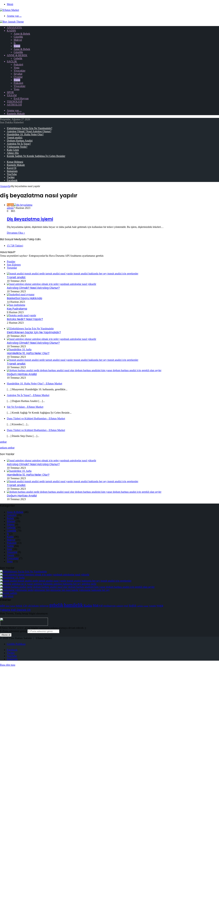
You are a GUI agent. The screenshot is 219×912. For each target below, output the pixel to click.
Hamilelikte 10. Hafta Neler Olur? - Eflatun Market (34, 383)
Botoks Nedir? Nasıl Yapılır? (25, 319)
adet (2, 605)
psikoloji (119, 606)
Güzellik (18, 36)
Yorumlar (12, 267)
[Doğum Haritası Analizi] (84, 370)
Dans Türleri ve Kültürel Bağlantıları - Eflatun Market (36, 418)
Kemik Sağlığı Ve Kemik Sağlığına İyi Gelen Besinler (36, 156)
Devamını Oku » (16, 232)
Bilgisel (11, 521)
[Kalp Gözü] (6, 596)
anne (8, 606)
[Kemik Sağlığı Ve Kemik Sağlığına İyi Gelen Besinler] (8, 593)
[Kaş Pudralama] (16, 304)
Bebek (10, 518)
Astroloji (14, 104)
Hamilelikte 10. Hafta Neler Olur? (25, 134)
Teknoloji (14, 101)
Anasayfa (14, 27)
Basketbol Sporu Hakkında (24, 298)
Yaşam (12, 95)
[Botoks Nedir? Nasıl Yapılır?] (21, 315)
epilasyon (44, 605)
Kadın (11, 30)
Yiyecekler (19, 70)
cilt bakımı (33, 605)
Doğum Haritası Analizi (20, 140)
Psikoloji (18, 64)
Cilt (25, 605)
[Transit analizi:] (72, 273)
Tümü (17, 46)
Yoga (16, 67)
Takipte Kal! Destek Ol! (15, 610)
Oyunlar (18, 76)
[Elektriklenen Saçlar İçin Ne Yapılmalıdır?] (30, 328)
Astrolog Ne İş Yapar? (19, 143)
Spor (10, 92)
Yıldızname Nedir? (17, 146)
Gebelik (18, 58)
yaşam (152, 605)
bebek (19, 605)
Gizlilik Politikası (16, 643)
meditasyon (109, 605)
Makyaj (18, 39)
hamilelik (73, 605)
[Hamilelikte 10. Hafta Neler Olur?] (19, 349)
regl (126, 605)
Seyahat (18, 73)
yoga (160, 605)
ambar (3, 441)
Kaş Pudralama (17, 309)
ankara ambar (7, 447)
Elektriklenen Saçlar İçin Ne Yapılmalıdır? (29, 128)
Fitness (10, 524)
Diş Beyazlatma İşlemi (30, 219)
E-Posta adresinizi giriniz (13, 631)
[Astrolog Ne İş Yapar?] (48, 583)
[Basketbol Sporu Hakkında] (20, 294)
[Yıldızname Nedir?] (55, 590)
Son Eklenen (14, 264)
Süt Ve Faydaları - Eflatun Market (25, 406)
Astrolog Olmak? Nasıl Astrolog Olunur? (29, 131)
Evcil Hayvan (21, 98)
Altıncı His (13, 152)
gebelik (56, 605)
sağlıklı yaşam (142, 606)
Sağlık (12, 61)
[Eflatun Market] (9, 10)
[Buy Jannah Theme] (12, 21)
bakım (12, 606)
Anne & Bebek (22, 33)
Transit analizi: (15, 137)
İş (15, 42)
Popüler (11, 261)
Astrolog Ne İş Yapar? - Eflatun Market (28, 395)
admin (10, 207)
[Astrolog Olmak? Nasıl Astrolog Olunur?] (51, 284)
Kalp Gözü (13, 149)
